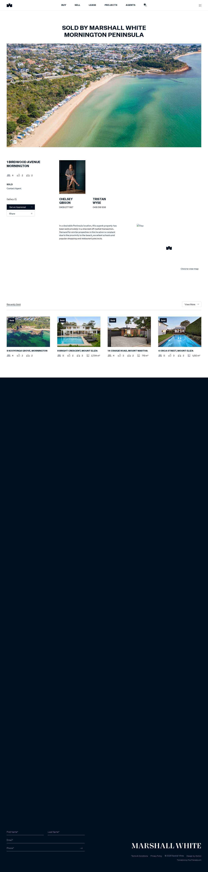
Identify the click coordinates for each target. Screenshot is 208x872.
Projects (111, 5)
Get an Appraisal (17, 207)
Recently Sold (14, 304)
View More (190, 304)
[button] (169, 248)
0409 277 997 (66, 207)
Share (12, 213)
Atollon (198, 856)
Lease (92, 5)
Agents (130, 5)
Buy (63, 5)
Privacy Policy (156, 856)
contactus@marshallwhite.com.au (23, 859)
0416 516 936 (99, 207)
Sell (77, 5)
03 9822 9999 (14, 856)
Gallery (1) (12, 199)
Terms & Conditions (139, 856)
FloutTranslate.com (194, 860)
